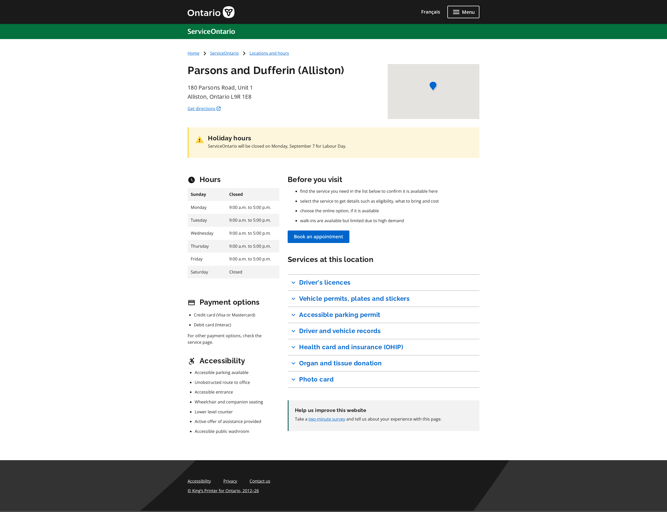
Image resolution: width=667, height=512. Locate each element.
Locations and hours (269, 53)
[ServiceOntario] (213, 31)
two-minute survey (326, 419)
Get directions (201, 108)
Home (193, 53)
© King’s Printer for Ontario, (223, 491)
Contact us (260, 481)
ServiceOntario (224, 53)
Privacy (230, 481)
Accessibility (199, 481)
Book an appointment (318, 237)
